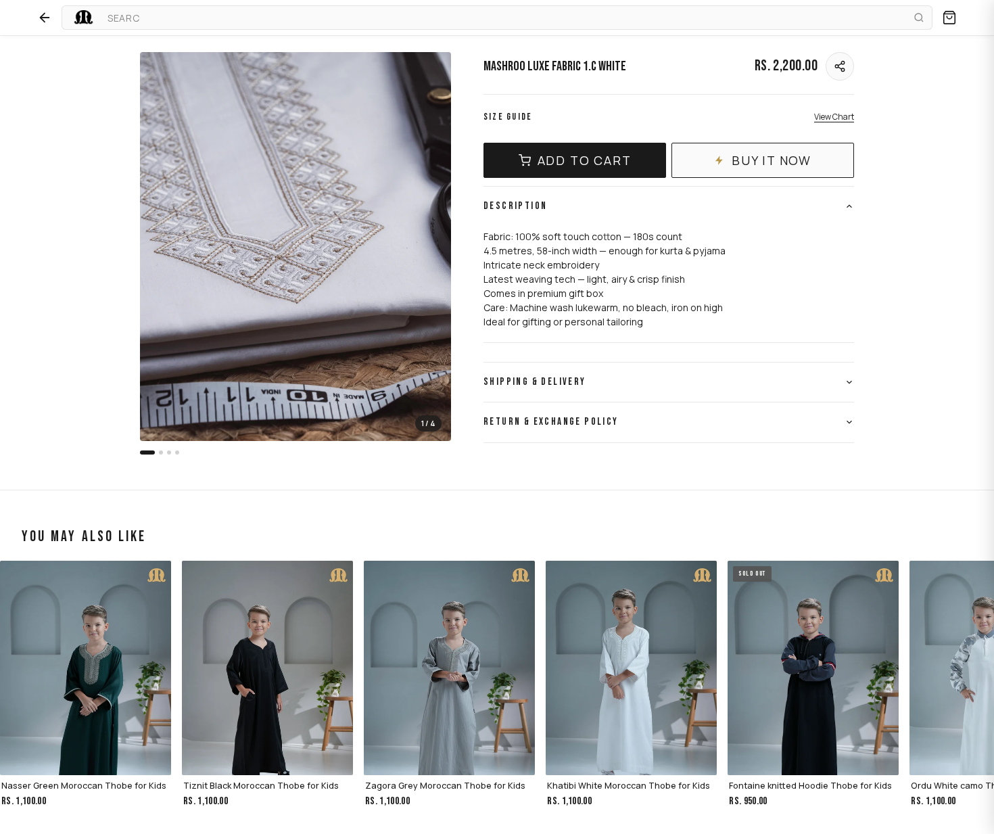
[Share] (840, 66)
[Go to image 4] (177, 452)
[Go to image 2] (161, 452)
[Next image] (429, 246)
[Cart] (949, 17)
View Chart (834, 116)
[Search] (917, 17)
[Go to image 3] (169, 452)
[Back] (44, 17)
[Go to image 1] (147, 452)
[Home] (82, 17)
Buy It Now (771, 160)
